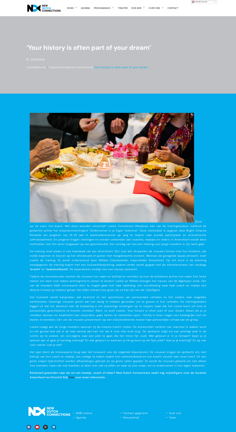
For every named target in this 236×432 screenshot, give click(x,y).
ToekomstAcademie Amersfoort (70, 67)
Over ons (154, 8)
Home (70, 8)
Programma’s (102, 8)
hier (71, 377)
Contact (172, 8)
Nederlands (200, 1)
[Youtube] (37, 427)
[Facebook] (28, 427)
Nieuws (41, 67)
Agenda (85, 8)
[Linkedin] (53, 427)
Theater (123, 8)
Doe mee (136, 8)
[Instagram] (45, 427)
